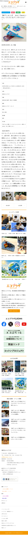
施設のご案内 (4, 520)
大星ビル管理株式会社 (8, 474)
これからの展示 (5, 496)
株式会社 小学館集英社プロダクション (12, 472)
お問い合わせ (4, 513)
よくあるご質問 (5, 518)
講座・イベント (5, 486)
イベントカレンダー (6, 509)
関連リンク (4, 527)
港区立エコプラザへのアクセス (8, 523)
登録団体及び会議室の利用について (9, 525)
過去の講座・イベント (6, 491)
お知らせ (3, 502)
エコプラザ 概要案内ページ (7, 511)
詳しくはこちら (14, 310)
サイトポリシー (5, 516)
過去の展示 (4, 498)
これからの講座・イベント (7, 489)
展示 (2, 493)
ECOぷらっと (4, 500)
